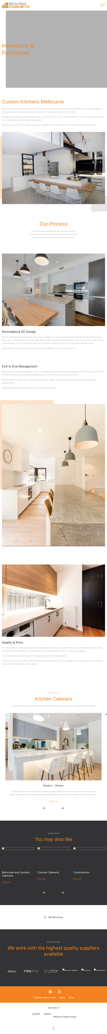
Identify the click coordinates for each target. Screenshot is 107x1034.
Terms (71, 997)
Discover (53, 801)
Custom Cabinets (48, 872)
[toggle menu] (102, 5)
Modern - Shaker (53, 785)
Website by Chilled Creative (64, 1017)
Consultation (81, 872)
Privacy (62, 997)
